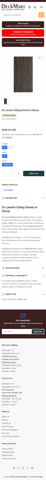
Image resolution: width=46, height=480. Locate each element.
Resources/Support (10, 430)
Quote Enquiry (7, 426)
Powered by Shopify (36, 477)
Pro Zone (5, 433)
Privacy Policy (7, 449)
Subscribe (38, 331)
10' (11, 147)
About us (5, 417)
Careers (5, 420)
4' (4, 156)
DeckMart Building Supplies (18, 477)
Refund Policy (7, 455)
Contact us (6, 423)
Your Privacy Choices (10, 436)
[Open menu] (41, 7)
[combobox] (23, 15)
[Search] (41, 15)
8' (4, 147)
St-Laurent (8, 190)
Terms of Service (9, 459)
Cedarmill (7, 165)
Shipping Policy (8, 452)
